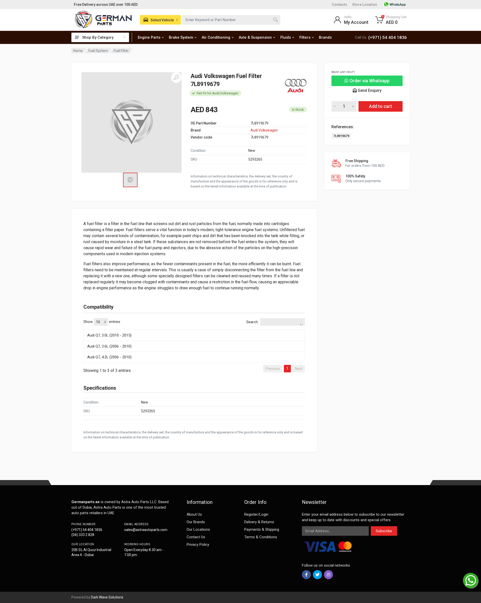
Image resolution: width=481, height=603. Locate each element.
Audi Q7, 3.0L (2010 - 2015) (109, 335)
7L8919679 (341, 136)
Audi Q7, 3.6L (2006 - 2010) (109, 346)
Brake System (181, 37)
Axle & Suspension (255, 37)
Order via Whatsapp (369, 80)
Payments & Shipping (261, 529)
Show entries (101, 321)
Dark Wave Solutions (107, 597)
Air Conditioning (216, 37)
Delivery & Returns (259, 522)
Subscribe (384, 531)
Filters (304, 37)
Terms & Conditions (260, 537)
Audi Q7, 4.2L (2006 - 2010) (109, 357)
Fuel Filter (121, 51)
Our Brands (196, 522)
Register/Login (256, 514)
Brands (325, 37)
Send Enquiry (369, 90)
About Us (194, 514)
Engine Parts (149, 37)
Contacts (339, 4)
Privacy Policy (198, 544)
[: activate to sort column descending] (194, 329)
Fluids (285, 37)
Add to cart (380, 106)
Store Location (364, 4)
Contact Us (196, 537)
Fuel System (98, 51)
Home (78, 51)
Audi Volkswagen (264, 130)
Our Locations (198, 529)
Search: (252, 322)
